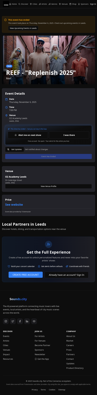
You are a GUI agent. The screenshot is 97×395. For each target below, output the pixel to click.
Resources (8, 359)
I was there (69, 135)
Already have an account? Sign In (66, 274)
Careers (70, 345)
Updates (70, 363)
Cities (5, 345)
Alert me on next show (29, 135)
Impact (6, 354)
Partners (70, 354)
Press (69, 349)
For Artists (40, 336)
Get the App (43, 359)
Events (6, 336)
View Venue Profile (48, 186)
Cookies (52, 389)
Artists (6, 340)
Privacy (35, 389)
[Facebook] (20, 321)
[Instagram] (6, 321)
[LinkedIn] (27, 321)
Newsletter (40, 354)
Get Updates (16, 149)
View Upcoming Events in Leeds (23, 28)
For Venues (40, 340)
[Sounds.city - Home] (6, 4)
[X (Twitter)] (13, 321)
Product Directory (74, 368)
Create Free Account (26, 274)
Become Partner (42, 345)
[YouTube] (34, 321)
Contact (70, 359)
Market (69, 340)
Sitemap (61, 389)
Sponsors (39, 349)
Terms (43, 389)
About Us (70, 336)
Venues (6, 349)
